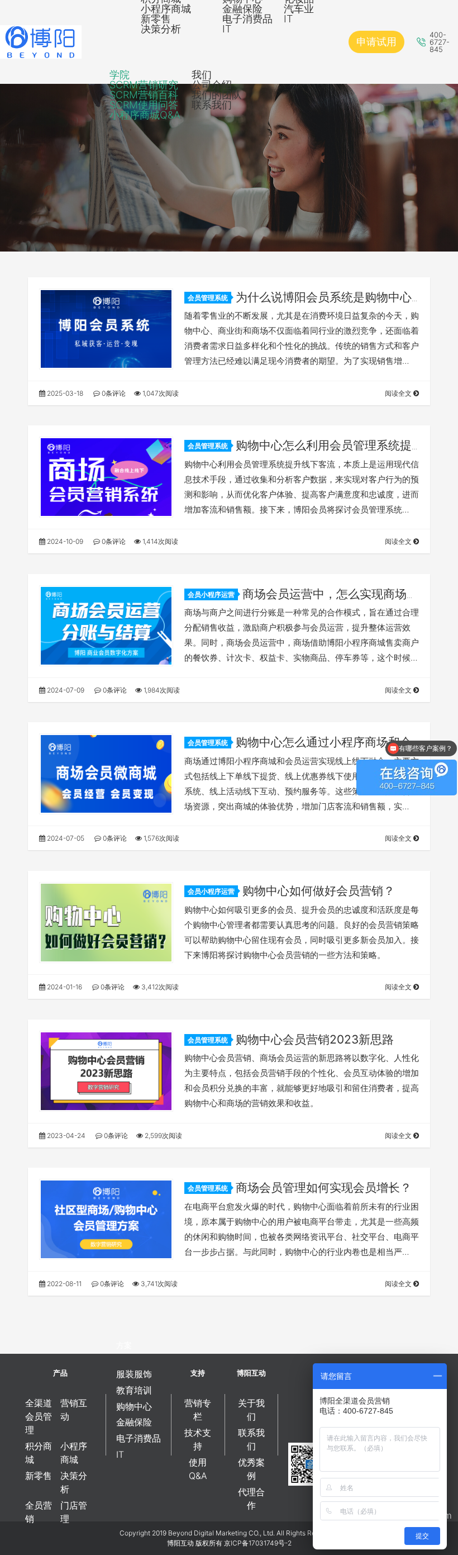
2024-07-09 (64, 690)
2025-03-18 (64, 393)
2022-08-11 (63, 1283)
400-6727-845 (440, 42)
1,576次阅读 (160, 838)
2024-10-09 (64, 541)
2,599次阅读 (162, 1135)
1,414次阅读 (159, 541)
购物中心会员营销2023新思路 (315, 1039)
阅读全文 (399, 393)
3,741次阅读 (158, 1283)
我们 (202, 74)
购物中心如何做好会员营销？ (318, 891)
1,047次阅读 (160, 393)
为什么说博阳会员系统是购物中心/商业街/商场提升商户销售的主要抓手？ (300, 304)
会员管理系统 (208, 297)
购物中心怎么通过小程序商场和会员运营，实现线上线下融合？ (298, 749)
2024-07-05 (64, 838)
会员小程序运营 (211, 594)
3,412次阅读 (159, 987)
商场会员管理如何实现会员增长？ (324, 1187)
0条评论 (113, 393)
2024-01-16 (63, 987)
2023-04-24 (65, 1135)
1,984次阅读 (161, 690)
